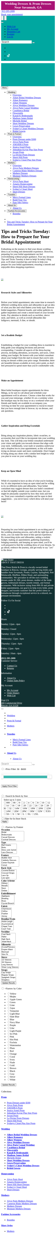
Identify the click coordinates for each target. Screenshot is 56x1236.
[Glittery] (4, 883)
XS (7, 814)
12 (49, 802)
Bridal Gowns (13, 1168)
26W (16, 811)
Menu (4, 88)
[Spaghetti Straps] (8, 977)
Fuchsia (13, 1042)
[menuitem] (31, 26)
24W (8, 811)
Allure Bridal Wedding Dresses (22, 1134)
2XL (36, 814)
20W (41, 808)
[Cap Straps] (8, 972)
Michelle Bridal (14, 1158)
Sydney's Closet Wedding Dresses (23, 1165)
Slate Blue (14, 1016)
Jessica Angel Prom (16, 1110)
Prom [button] (4, 1097)
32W (40, 811)
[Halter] (8, 937)
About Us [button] (11, 753)
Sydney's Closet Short (17, 1187)
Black (12, 1071)
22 (30, 805)
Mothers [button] (5, 1195)
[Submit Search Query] (33, 764)
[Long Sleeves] (10, 965)
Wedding (11, 715)
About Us (11, 678)
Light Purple (15, 1031)
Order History (13, 693)
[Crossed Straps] (8, 873)
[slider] (49, 777)
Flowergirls (12, 1150)
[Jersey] (6, 916)
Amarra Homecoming (17, 1182)
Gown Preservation (16, 1163)
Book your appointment (12, 14)
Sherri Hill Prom (14, 1121)
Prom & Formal (14, 720)
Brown (13, 1068)
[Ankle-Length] (7, 921)
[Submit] (33, 42)
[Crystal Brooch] (7, 903)
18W (33, 808)
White (12, 1079)
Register (10, 34)
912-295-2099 (8, 11)
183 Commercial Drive (11, 703)
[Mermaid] (8, 952)
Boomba (11, 1220)
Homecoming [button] (7, 1174)
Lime (12, 1005)
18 (19, 805)
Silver (12, 1077)
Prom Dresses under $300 (18, 1102)
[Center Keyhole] (10, 863)
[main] (28, 392)
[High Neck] (8, 939)
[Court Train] (7, 929)
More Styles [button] (7, 1225)
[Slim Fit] (8, 954)
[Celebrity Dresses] (10, 860)
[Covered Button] (8, 870)
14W (17, 808)
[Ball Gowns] (9, 845)
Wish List (11, 26)
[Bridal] (12, 832)
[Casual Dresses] (12, 837)
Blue (12, 1019)
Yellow (13, 993)
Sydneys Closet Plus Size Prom (21, 1123)
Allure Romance (15, 1137)
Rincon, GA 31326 (9, 705)
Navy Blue (15, 1022)
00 (14, 802)
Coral (12, 1057)
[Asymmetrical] (7, 924)
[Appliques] (7, 896)
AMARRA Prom (15, 1108)
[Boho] (9, 847)
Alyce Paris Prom (15, 1105)
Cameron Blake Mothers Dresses (22, 1203)
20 (25, 805)
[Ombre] (4, 891)
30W (32, 811)
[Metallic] (4, 886)
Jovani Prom (12, 1115)
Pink (12, 1036)
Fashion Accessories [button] (10, 1214)
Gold (12, 1065)
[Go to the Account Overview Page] (2, 22)
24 (36, 805)
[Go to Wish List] (5, 18)
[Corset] (10, 865)
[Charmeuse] (6, 909)
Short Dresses (13, 1189)
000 (8, 802)
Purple (13, 1025)
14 (7, 805)
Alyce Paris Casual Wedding (21, 1145)
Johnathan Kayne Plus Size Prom (22, 1113)
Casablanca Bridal (16, 1147)
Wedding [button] (5, 1129)
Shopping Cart (13, 31)
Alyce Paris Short (15, 1179)
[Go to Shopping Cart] (2, 18)
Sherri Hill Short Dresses (18, 1184)
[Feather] (6, 914)
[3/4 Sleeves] (10, 962)
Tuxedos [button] (11, 734)
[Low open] (8, 878)
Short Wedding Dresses (18, 1160)
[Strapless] (8, 980)
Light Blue (15, 1014)
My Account (12, 29)
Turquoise (14, 1011)
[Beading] (7, 898)
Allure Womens (14, 1140)
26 (42, 805)
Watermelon (15, 1045)
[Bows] (7, 901)
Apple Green (16, 999)
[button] (11, 92)
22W (49, 808)
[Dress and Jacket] (9, 850)
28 (48, 805)
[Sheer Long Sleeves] (10, 967)
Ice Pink (13, 1034)
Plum (12, 1048)
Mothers (10, 726)
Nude (12, 1062)
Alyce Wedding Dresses (18, 1142)
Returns (10, 668)
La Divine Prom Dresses (18, 1118)
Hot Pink (14, 1039)
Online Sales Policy (16, 680)
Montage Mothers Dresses (19, 1208)
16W (25, 808)
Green (13, 1002)
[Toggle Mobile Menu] (2, 708)
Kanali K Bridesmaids (17, 1152)
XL (29, 814)
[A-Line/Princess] (8, 947)
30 (4, 808)
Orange (13, 1054)
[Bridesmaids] (12, 835)
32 (10, 808)
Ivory (12, 1059)
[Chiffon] (6, 911)
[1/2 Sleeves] (10, 960)
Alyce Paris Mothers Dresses (20, 1201)
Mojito (13, 996)
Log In (10, 37)
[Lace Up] (8, 875)
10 (43, 802)
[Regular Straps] (8, 975)
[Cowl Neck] (8, 934)
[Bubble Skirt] (10, 858)
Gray (12, 1074)
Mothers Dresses (14, 1206)
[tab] (31, 734)
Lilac (12, 1028)
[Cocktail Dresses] (12, 840)
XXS (48, 811)
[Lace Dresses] (9, 852)
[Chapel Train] (7, 926)
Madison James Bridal (18, 1155)
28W (24, 811)
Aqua (12, 1008)
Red (12, 1051)
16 (13, 805)
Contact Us (12, 665)
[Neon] (4, 888)
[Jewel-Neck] (8, 942)
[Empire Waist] (8, 949)
